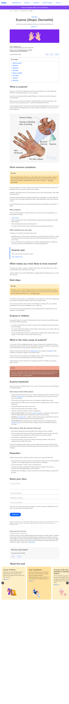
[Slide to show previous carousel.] (2, 583)
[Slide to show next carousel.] (67, 583)
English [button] (34, 26)
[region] (35, 583)
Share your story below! (15, 483)
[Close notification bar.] (66, 7)
